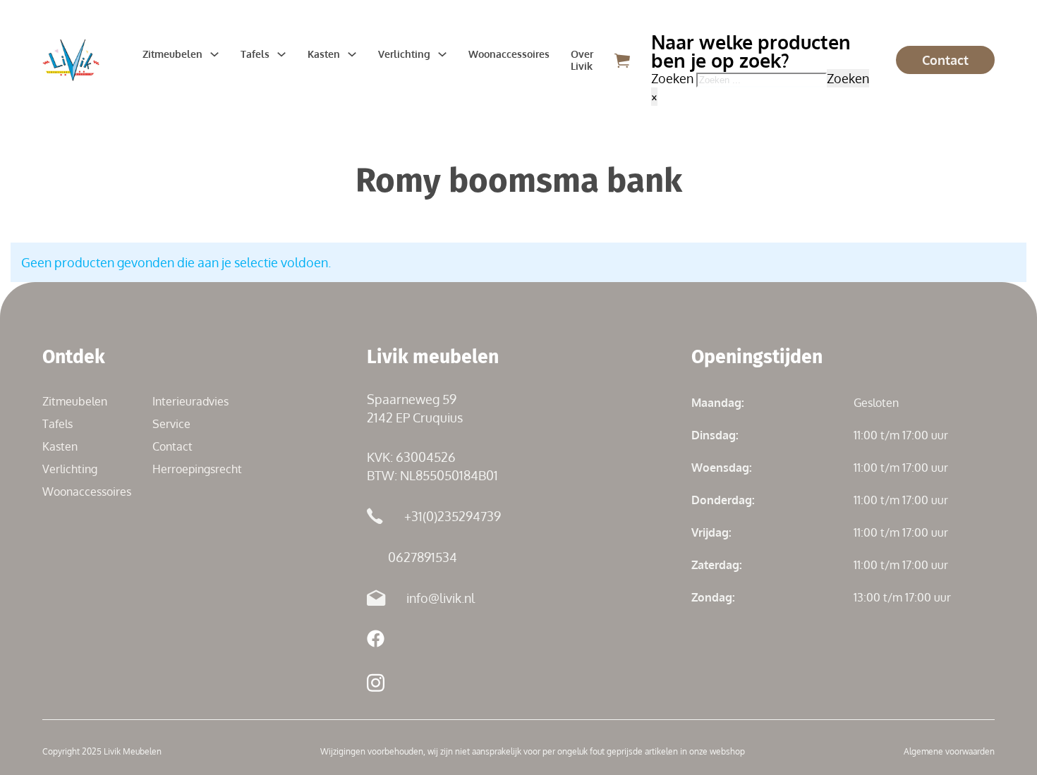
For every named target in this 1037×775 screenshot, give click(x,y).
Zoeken (848, 78)
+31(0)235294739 (452, 516)
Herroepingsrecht (197, 469)
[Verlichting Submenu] (442, 54)
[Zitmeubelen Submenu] (214, 54)
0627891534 (422, 557)
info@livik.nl (440, 598)
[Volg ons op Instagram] (375, 685)
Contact (945, 60)
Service (171, 424)
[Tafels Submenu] (281, 54)
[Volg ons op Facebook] (375, 641)
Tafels (255, 54)
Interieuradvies (190, 401)
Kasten (324, 54)
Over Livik (582, 60)
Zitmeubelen (172, 54)
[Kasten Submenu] (352, 54)
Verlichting (404, 54)
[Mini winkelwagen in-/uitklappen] (622, 60)
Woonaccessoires (509, 54)
